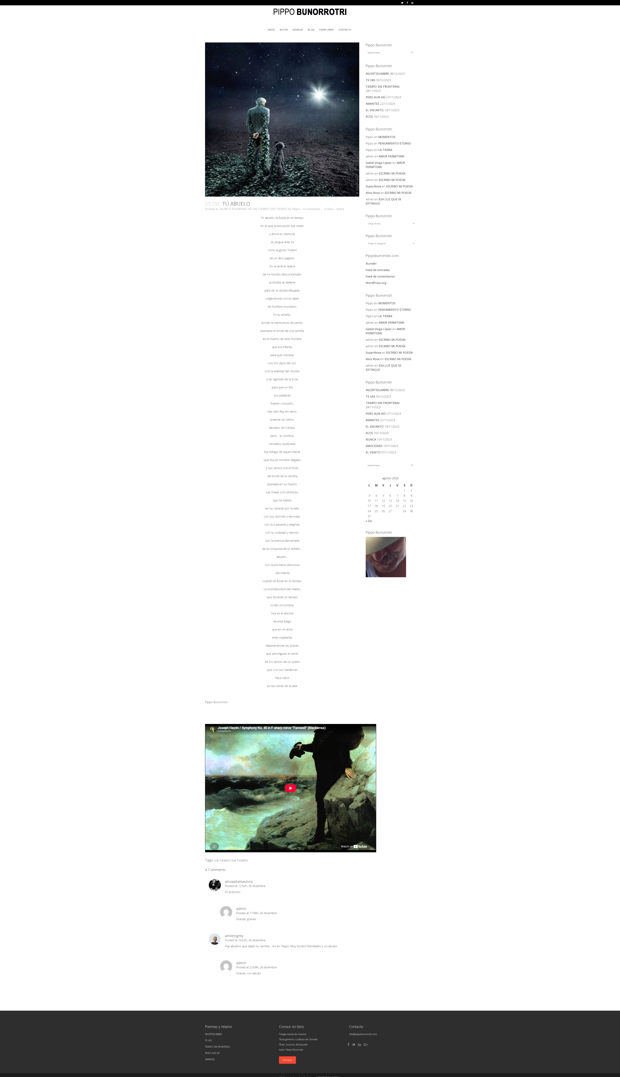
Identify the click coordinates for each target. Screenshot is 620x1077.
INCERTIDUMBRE (377, 74)
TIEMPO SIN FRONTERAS (383, 86)
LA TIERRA (385, 150)
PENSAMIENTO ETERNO (394, 143)
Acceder (371, 263)
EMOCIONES (374, 446)
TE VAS (370, 80)
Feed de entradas (378, 270)
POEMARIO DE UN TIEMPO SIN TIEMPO (259, 209)
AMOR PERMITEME (391, 156)
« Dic (369, 521)
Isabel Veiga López (379, 163)
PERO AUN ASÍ (375, 97)
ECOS (369, 116)
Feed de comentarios (380, 276)
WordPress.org (376, 283)
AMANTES (372, 104)
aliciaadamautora (239, 881)
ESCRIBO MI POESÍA (392, 173)
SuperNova (373, 186)
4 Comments (311, 209)
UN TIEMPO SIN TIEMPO (231, 860)
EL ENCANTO (375, 110)
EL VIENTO (373, 452)
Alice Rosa (373, 193)
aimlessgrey (234, 935)
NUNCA (371, 439)
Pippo (296, 209)
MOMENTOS (386, 137)
